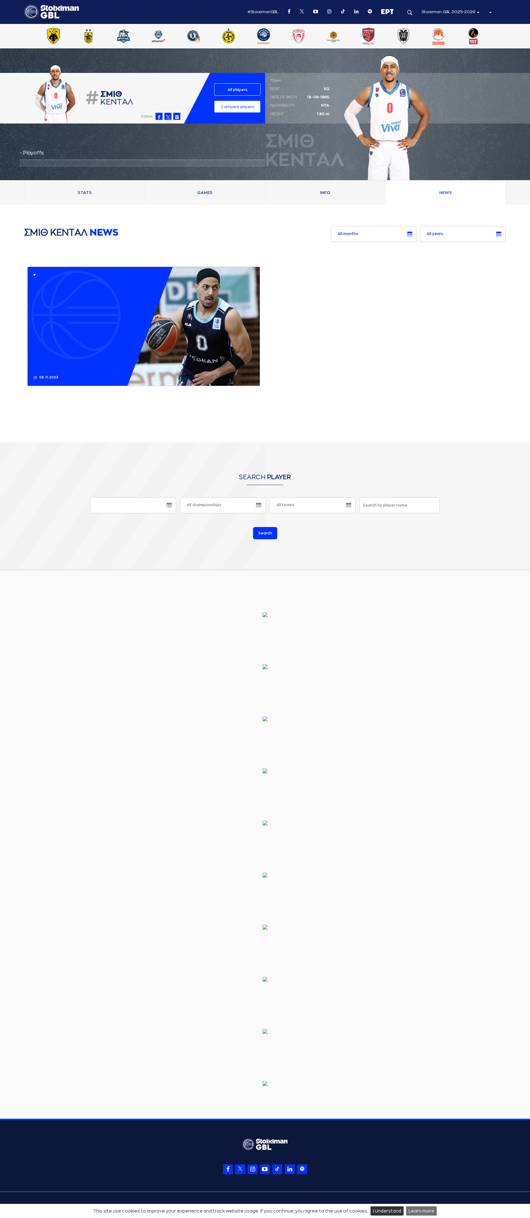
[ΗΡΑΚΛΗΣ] (123, 37)
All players (238, 90)
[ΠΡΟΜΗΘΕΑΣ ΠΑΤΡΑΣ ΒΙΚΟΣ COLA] (473, 37)
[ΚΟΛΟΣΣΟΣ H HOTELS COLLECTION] (193, 37)
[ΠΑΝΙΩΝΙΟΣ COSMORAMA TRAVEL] (368, 37)
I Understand (387, 1211)
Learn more (421, 1211)
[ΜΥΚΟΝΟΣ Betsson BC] (263, 37)
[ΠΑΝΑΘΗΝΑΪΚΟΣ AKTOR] (333, 37)
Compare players (237, 107)
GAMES (205, 193)
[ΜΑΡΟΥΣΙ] (228, 37)
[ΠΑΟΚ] (403, 37)
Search (265, 533)
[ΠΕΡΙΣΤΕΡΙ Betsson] (438, 37)
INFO (325, 193)
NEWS (445, 193)
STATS (85, 193)
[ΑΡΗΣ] (88, 37)
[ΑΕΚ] (53, 37)
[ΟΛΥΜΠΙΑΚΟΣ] (298, 37)
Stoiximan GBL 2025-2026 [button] (448, 12)
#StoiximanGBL (263, 12)
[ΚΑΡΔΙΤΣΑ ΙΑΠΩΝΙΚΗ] (158, 37)
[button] (490, 12)
